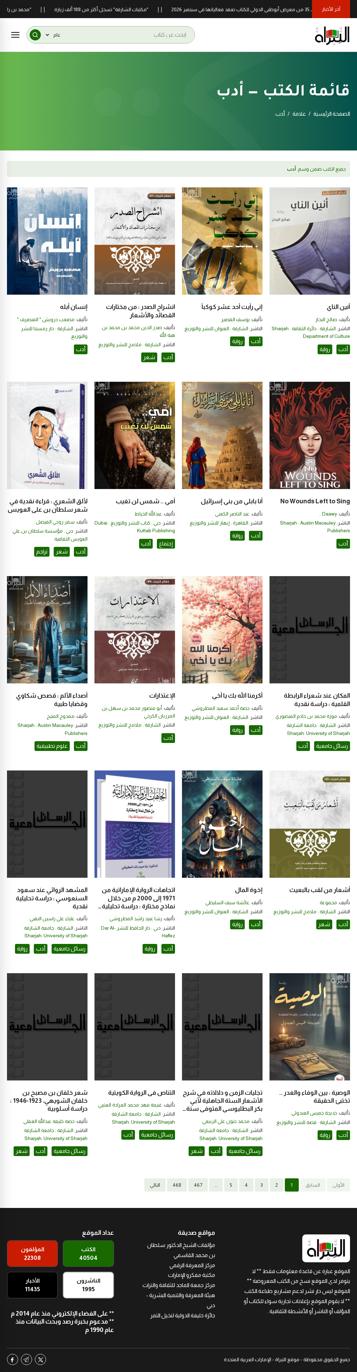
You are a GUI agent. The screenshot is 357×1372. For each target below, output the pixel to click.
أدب (343, 349)
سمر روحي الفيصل (55, 522)
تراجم (41, 552)
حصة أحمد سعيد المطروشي (221, 708)
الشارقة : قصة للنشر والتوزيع (306, 1122)
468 (177, 1185)
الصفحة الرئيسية (331, 114)
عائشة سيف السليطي (227, 902)
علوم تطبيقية (52, 746)
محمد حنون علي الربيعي (226, 1121)
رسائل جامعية (332, 746)
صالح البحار (326, 319)
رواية (325, 349)
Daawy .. (328, 514)
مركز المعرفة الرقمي (192, 1265)
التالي (155, 1185)
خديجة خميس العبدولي (314, 1113)
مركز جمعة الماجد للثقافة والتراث (179, 1285)
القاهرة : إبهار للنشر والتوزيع (219, 523)
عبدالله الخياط (148, 514)
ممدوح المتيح (61, 716)
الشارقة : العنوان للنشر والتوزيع (216, 328)
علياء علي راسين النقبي (52, 918)
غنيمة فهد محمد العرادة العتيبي (130, 1105)
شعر (149, 357)
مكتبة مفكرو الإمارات (191, 1275)
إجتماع (166, 544)
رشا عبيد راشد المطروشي (135, 918)
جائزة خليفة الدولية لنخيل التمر (182, 1315)
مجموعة (328, 902)
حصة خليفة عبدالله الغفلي (49, 1121)
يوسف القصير (235, 319)
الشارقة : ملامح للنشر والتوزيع (129, 344)
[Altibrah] (332, 34)
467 (198, 1185)
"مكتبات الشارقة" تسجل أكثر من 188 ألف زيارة (133, 9)
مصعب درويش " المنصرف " (46, 319)
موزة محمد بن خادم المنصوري (306, 716)
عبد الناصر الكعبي (232, 514)
